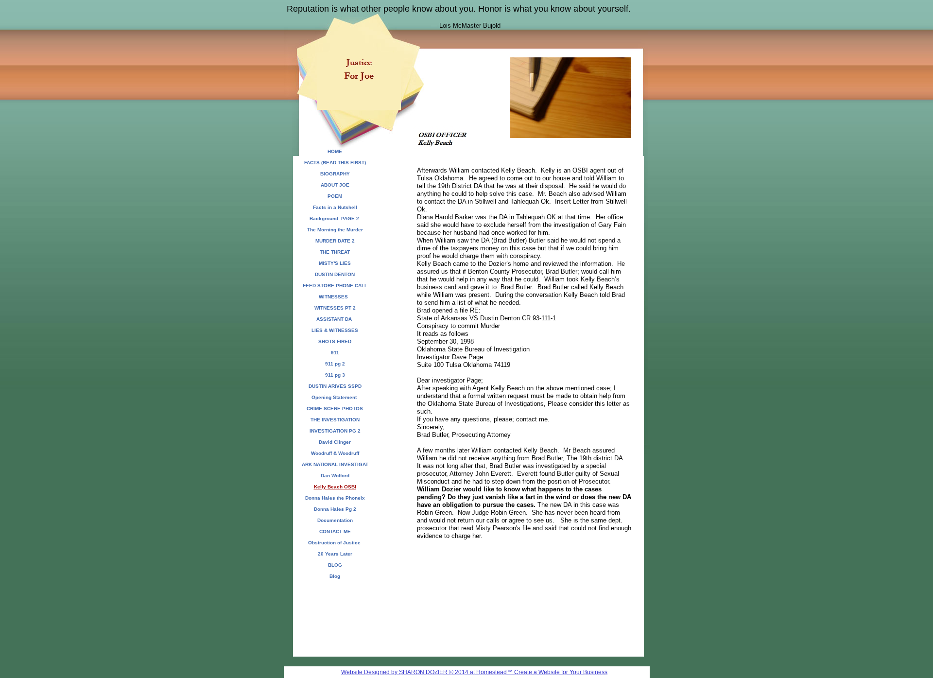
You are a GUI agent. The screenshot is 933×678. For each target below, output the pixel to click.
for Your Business (583, 672)
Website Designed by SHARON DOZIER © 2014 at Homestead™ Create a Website (450, 672)
